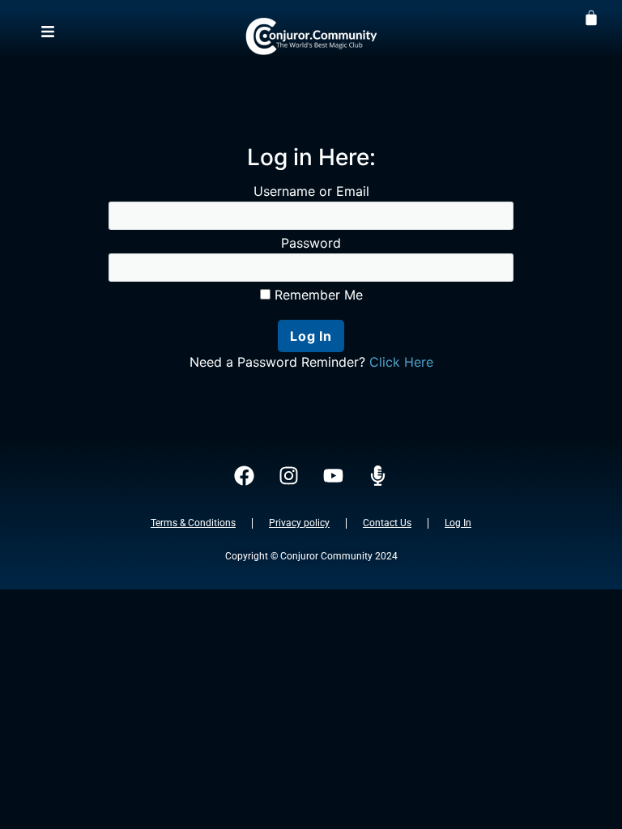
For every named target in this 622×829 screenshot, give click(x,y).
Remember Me (317, 294)
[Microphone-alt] (378, 476)
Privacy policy (299, 523)
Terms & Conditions (193, 523)
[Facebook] (244, 476)
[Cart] (591, 17)
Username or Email (311, 191)
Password (311, 242)
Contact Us (387, 523)
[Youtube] (333, 476)
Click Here (401, 362)
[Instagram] (289, 476)
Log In (458, 523)
